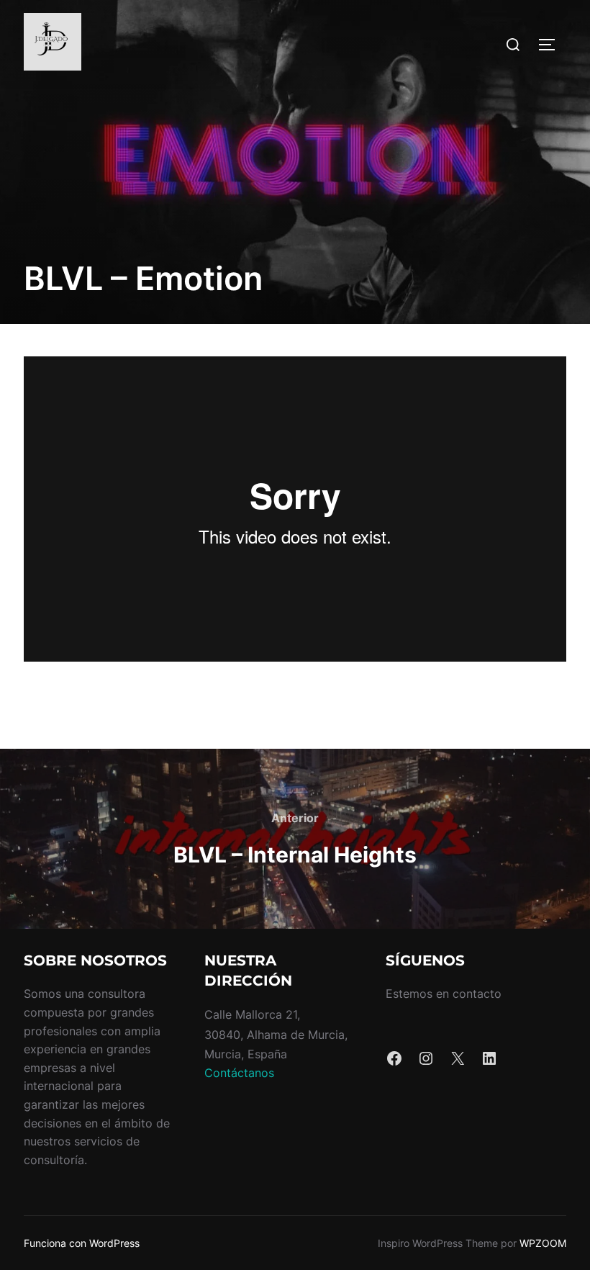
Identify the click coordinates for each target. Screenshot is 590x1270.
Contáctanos (239, 1073)
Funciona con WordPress (82, 1243)
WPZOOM (542, 1243)
